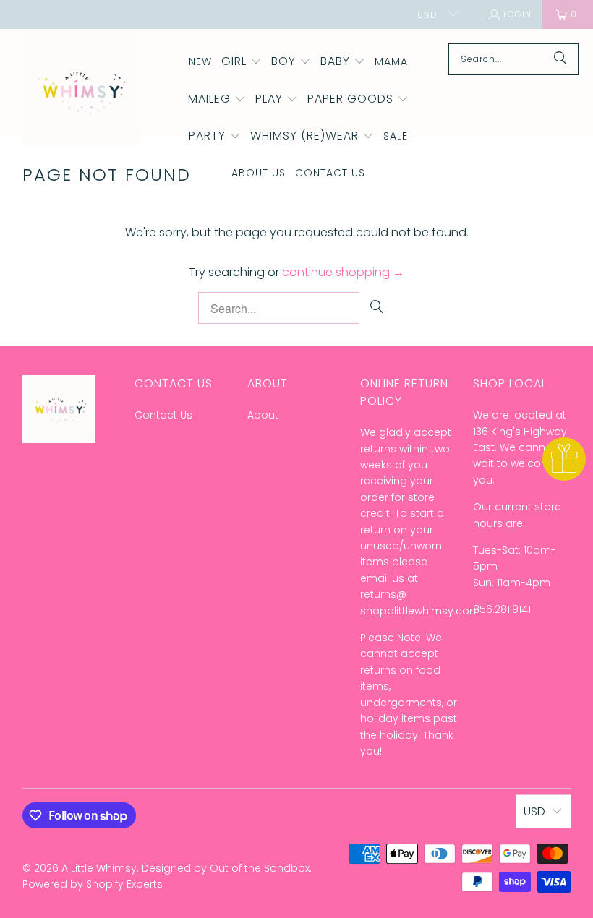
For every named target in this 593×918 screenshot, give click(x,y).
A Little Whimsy (99, 868)
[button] (241, 62)
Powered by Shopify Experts (92, 884)
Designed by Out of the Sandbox (226, 868)
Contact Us (163, 415)
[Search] (560, 59)
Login (517, 14)
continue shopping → (343, 272)
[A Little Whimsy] (81, 91)
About (262, 415)
